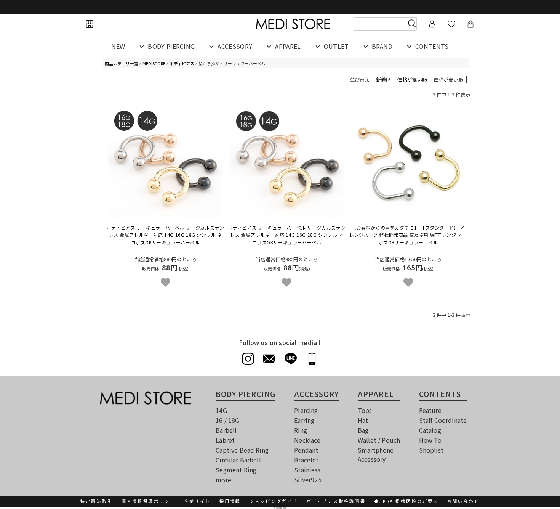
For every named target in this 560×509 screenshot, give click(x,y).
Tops (365, 410)
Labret (225, 440)
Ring (300, 430)
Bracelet (306, 459)
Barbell (226, 430)
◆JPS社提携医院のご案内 (406, 501)
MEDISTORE (153, 63)
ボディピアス (182, 63)
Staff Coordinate (443, 420)
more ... (226, 479)
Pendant (306, 449)
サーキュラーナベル (408, 234)
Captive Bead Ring (242, 449)
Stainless (307, 469)
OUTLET (336, 46)
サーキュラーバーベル (165, 234)
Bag (363, 430)
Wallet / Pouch (379, 440)
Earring (304, 420)
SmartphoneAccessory (376, 454)
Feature (430, 410)
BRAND (382, 46)
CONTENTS (432, 46)
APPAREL (288, 46)
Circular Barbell (238, 459)
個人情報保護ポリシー (148, 501)
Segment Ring (236, 469)
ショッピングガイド (274, 501)
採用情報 (230, 501)
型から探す (208, 63)
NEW (118, 46)
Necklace (307, 440)
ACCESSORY (235, 46)
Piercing (306, 410)
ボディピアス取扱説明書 (336, 501)
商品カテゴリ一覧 (121, 63)
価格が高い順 (412, 79)
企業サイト (197, 501)
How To (430, 440)
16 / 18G (227, 420)
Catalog (430, 430)
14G (221, 410)
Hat (363, 420)
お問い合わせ (463, 501)
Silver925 (307, 479)
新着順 (383, 79)
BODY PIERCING (171, 46)
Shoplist (431, 449)
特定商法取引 (96, 501)
